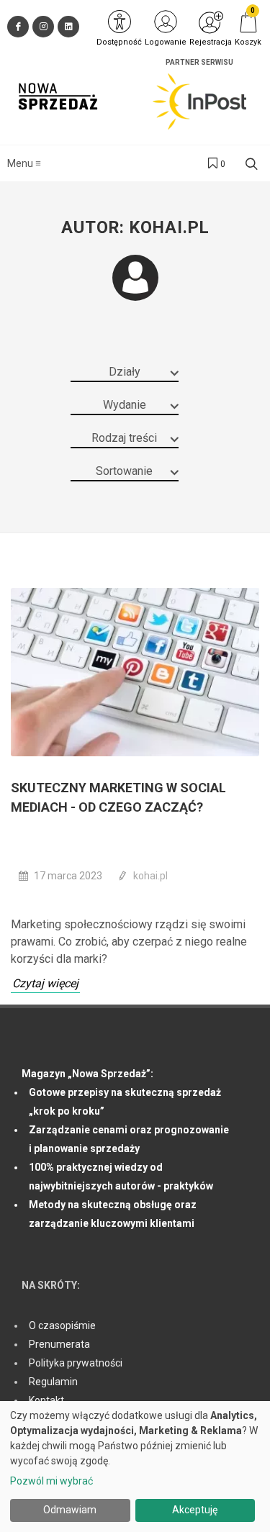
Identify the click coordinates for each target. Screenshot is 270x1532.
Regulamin (53, 1381)
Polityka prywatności (75, 1363)
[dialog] (135, 1466)
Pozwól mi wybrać (51, 1481)
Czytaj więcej (45, 983)
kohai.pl (150, 875)
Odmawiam (69, 1509)
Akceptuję (194, 1509)
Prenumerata (59, 1344)
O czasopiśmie (62, 1325)
